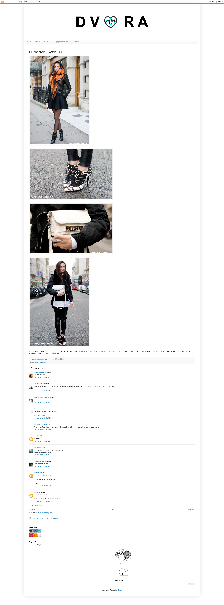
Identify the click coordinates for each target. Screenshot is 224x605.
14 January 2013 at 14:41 (42, 391)
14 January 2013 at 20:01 (42, 466)
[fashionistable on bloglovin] (123, 575)
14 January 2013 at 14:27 (42, 377)
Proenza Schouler (50, 353)
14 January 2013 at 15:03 (42, 402)
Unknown (37, 472)
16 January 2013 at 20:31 (42, 501)
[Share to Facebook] (61, 359)
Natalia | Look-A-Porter (42, 397)
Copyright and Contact (61, 42)
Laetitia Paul (38, 362)
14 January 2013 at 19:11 (42, 455)
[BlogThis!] (56, 359)
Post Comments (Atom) (45, 513)
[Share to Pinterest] (63, 359)
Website (76, 42)
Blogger (120, 590)
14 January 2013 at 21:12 (42, 486)
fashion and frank (40, 383)
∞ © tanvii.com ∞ (39, 415)
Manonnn (37, 492)
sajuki (36, 436)
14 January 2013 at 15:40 (42, 429)
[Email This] (54, 359)
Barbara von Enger (40, 372)
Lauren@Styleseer (40, 424)
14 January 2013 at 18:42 (42, 441)
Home (29, 42)
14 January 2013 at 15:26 (42, 418)
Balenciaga (85, 351)
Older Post (191, 509)
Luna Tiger (37, 447)
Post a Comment (37, 505)
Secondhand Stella (40, 461)
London (44, 362)
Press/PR (46, 42)
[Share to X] (59, 359)
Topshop (111, 351)
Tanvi (36, 409)
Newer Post (33, 509)
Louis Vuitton (98, 351)
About (37, 42)
